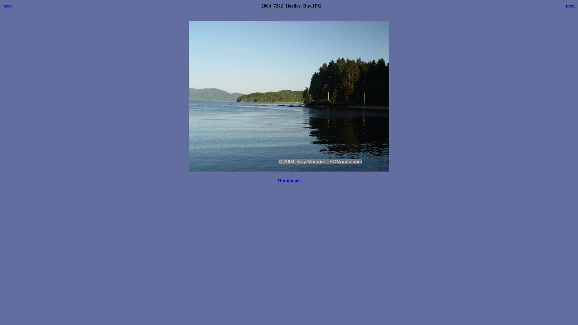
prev (8, 5)
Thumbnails (289, 180)
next (570, 5)
